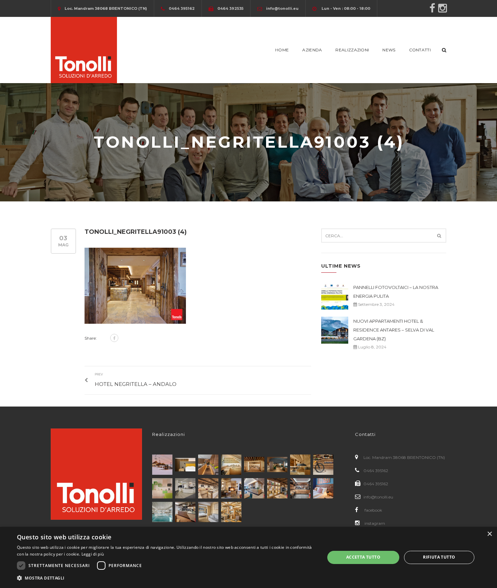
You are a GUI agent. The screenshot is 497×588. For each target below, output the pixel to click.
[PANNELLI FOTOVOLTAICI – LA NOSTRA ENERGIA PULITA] (334, 296)
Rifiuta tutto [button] (439, 557)
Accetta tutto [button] (363, 557)
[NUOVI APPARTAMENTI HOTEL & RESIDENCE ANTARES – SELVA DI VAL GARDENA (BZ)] (334, 330)
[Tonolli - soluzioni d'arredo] (84, 49)
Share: (91, 338)
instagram (374, 523)
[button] (166, 578)
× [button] (489, 534)
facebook (372, 510)
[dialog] (248, 557)
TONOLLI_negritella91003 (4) (136, 232)
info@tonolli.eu (378, 496)
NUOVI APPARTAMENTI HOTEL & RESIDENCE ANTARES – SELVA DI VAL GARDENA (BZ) (393, 329)
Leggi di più (92, 554)
